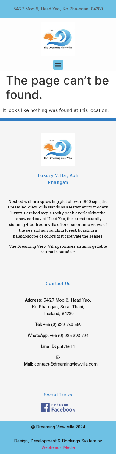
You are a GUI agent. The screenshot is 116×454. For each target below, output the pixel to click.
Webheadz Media (58, 447)
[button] (58, 65)
